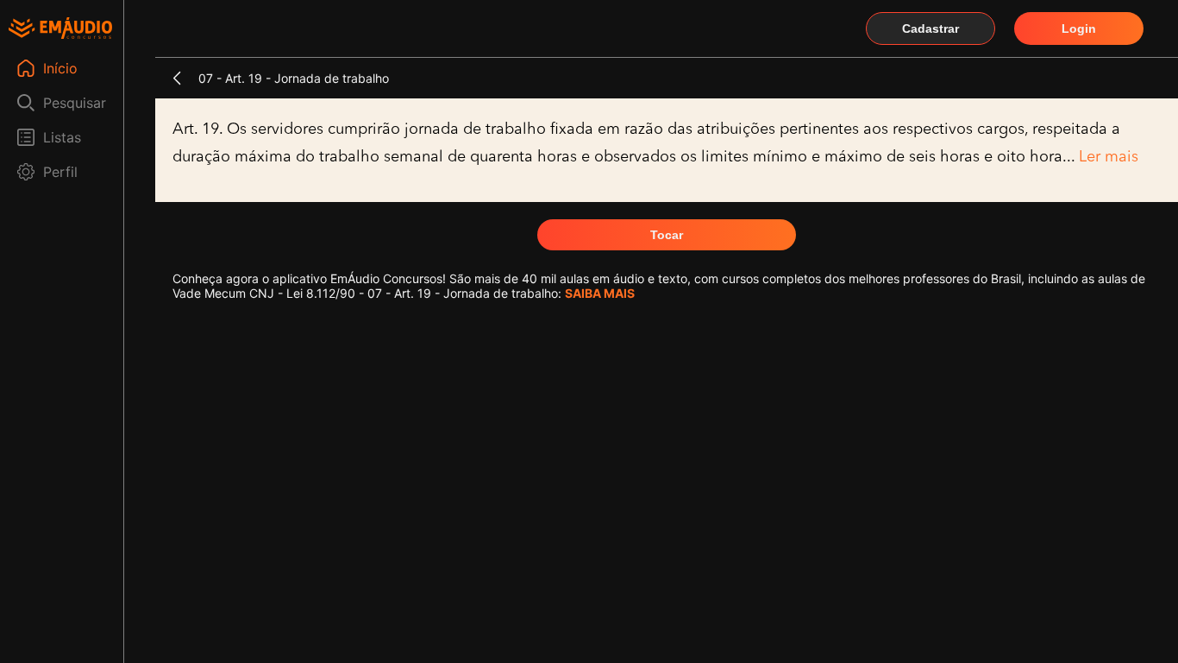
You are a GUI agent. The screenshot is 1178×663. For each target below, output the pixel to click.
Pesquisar (74, 102)
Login (1079, 28)
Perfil (60, 171)
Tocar (666, 235)
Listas (62, 137)
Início (60, 68)
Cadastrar (930, 28)
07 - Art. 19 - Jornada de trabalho (293, 78)
